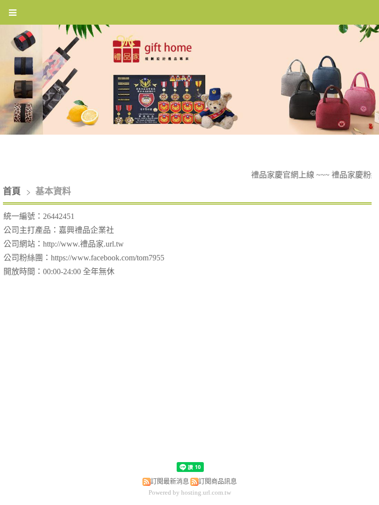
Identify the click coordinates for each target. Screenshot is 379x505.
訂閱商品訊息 (217, 481)
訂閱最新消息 (170, 481)
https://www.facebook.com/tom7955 (107, 257)
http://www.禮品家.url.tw (83, 244)
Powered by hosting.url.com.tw (190, 492)
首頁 (12, 191)
